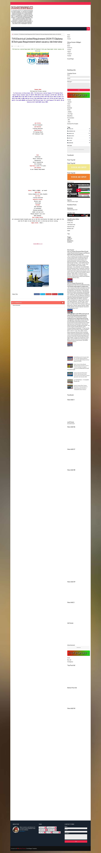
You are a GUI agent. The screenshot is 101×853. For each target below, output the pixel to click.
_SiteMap (69, 111)
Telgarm (69, 51)
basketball (69, 107)
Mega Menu (69, 115)
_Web (68, 119)
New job (69, 659)
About (68, 36)
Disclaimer (69, 242)
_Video (68, 121)
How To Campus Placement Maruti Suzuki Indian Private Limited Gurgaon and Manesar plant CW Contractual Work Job (78, 253)
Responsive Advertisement (79, 149)
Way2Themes (23, 848)
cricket (68, 109)
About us (69, 239)
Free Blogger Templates (32, 848)
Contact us (69, 238)
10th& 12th (71, 128)
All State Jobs (70, 228)
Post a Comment (16, 305)
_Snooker (69, 101)
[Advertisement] (65, 16)
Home (68, 34)
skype (68, 230)
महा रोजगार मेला (71, 142)
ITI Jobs (70, 140)
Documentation (70, 117)
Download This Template (72, 123)
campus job (71, 133)
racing (68, 105)
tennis (68, 103)
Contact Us (69, 47)
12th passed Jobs (71, 224)
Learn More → (23, 831)
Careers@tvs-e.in (37, 244)
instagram (69, 53)
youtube (69, 49)
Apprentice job (72, 131)
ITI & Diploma (70, 220)
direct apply (71, 135)
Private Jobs (70, 222)
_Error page (69, 113)
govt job (70, 138)
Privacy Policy (70, 240)
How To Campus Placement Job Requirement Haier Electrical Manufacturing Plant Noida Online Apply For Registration (78, 285)
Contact (69, 38)
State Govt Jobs (70, 226)
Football (69, 99)
